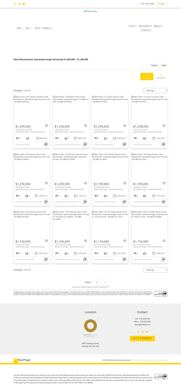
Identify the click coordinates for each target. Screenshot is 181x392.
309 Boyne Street (30, 188)
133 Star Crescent (148, 130)
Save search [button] (146, 78)
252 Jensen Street (30, 245)
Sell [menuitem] (27, 28)
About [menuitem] (157, 26)
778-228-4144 (147, 4)
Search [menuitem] (46, 28)
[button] (145, 4)
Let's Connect (142, 338)
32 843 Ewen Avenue (69, 188)
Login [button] (163, 65)
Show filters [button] (160, 78)
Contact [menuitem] (145, 30)
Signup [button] (154, 65)
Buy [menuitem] (19, 28)
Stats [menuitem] (131, 26)
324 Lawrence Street (30, 130)
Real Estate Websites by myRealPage (154, 360)
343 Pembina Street (108, 188)
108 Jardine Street (69, 130)
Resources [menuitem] (145, 26)
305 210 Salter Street (108, 245)
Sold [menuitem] (37, 28)
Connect (162, 4)
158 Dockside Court (69, 245)
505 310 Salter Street (148, 245)
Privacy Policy (136, 360)
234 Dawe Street (148, 188)
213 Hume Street (108, 130)
